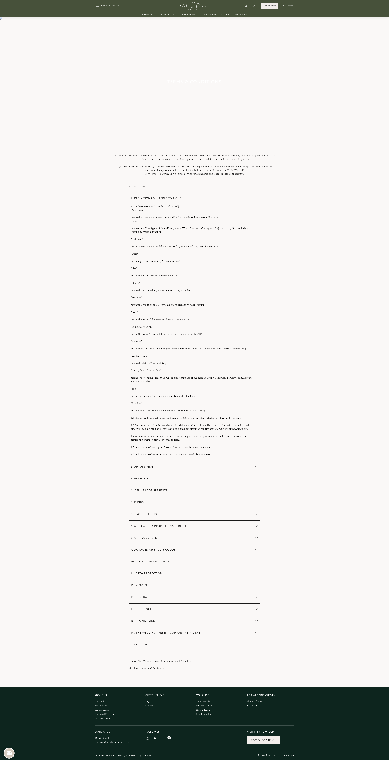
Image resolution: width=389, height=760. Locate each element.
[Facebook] (162, 738)
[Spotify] (169, 738)
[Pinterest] (155, 738)
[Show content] (256, 467)
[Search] (246, 6)
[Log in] (255, 6)
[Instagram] (147, 738)
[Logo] (194, 6)
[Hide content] (256, 199)
